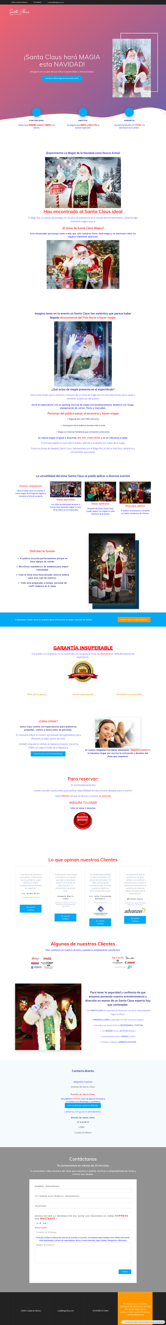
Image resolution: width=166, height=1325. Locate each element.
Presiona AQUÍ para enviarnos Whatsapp (83, 1105)
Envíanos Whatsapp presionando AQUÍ (62, 78)
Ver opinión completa (30, 908)
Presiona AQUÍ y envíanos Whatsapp (134, 620)
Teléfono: (41, 1206)
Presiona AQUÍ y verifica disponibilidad (48, 754)
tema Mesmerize (137, 1314)
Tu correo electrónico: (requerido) (57, 1196)
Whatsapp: (41, 1228)
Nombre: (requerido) (47, 1186)
